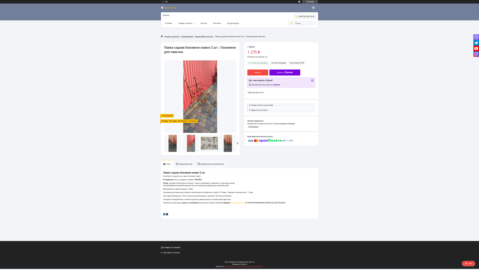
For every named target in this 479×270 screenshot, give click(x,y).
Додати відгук (233, 23)
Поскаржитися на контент (234, 266)
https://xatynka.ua (237, 203)
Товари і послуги (185, 23)
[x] (167, 215)
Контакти (217, 23)
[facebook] (164, 215)
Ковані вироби (187, 37)
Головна (168, 23)
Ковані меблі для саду (204, 37)
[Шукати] (291, 23)
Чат (470, 263)
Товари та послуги (172, 37)
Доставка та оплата (171, 253)
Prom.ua (251, 262)
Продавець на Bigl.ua (239, 264)
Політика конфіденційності (253, 266)
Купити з (280, 73)
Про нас (204, 23)
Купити (258, 73)
